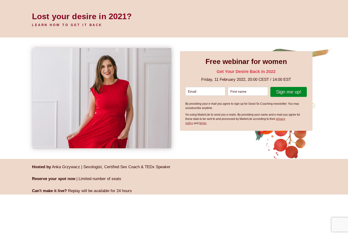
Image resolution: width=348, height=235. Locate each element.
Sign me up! (288, 92)
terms (202, 123)
